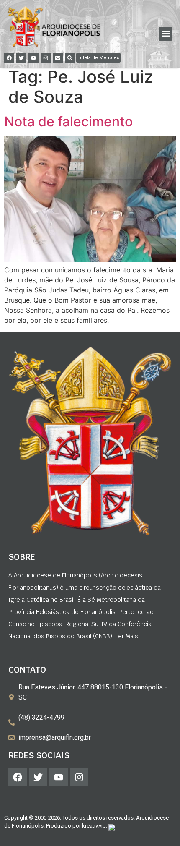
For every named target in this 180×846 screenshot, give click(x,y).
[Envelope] (58, 58)
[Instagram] (46, 58)
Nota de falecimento (68, 121)
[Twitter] (21, 58)
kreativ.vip (94, 825)
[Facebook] (9, 58)
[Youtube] (33, 58)
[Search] (70, 58)
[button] (165, 34)
